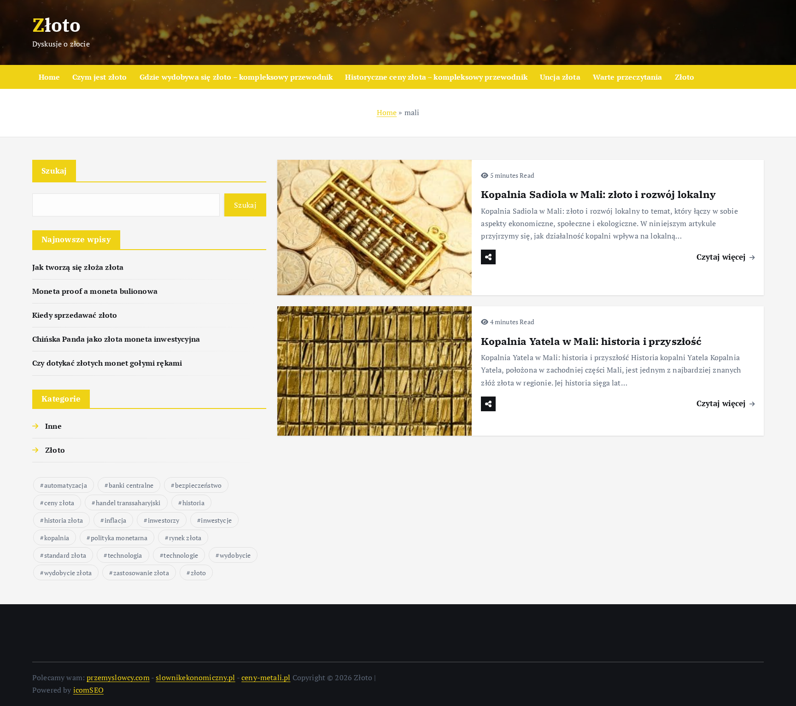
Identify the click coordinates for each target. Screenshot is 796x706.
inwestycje (216, 520)
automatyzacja (65, 485)
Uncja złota (560, 77)
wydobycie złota (68, 572)
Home (49, 77)
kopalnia (56, 537)
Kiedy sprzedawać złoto (74, 315)
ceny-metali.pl (265, 677)
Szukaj (54, 170)
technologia (125, 555)
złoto (198, 572)
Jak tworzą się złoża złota (77, 267)
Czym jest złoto (99, 77)
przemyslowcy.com (118, 677)
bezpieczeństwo (198, 485)
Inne (53, 426)
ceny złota (59, 502)
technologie (181, 555)
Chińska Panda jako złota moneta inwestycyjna (116, 339)
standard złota (65, 555)
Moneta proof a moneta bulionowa (95, 291)
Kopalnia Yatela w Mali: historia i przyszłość (591, 341)
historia (193, 502)
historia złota (63, 520)
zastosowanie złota (141, 572)
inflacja (115, 520)
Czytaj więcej (722, 256)
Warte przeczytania (627, 77)
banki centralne (131, 485)
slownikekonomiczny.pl (195, 677)
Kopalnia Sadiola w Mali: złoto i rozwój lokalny (598, 194)
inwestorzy (164, 520)
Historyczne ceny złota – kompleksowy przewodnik (436, 77)
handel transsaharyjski (128, 502)
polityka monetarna (119, 537)
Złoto (685, 77)
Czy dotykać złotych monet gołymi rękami (107, 363)
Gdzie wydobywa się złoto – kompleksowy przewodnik (236, 77)
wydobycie (235, 555)
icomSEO (88, 690)
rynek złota (185, 537)
